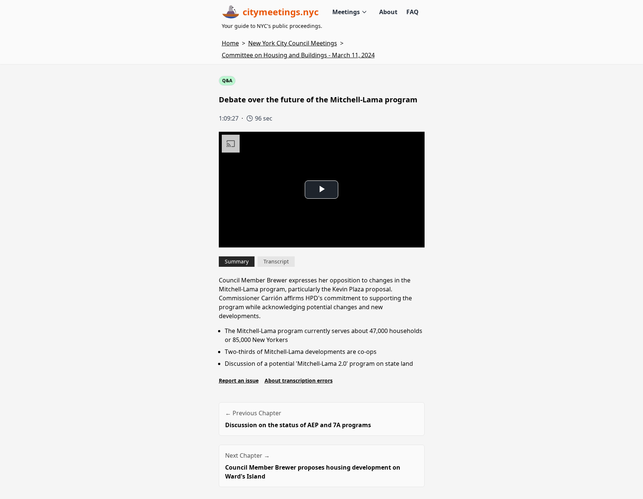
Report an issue (239, 380)
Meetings (346, 12)
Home (230, 43)
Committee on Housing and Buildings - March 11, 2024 (298, 55)
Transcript (276, 261)
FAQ (412, 12)
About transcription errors (299, 380)
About (388, 12)
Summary (237, 261)
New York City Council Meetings (292, 43)
